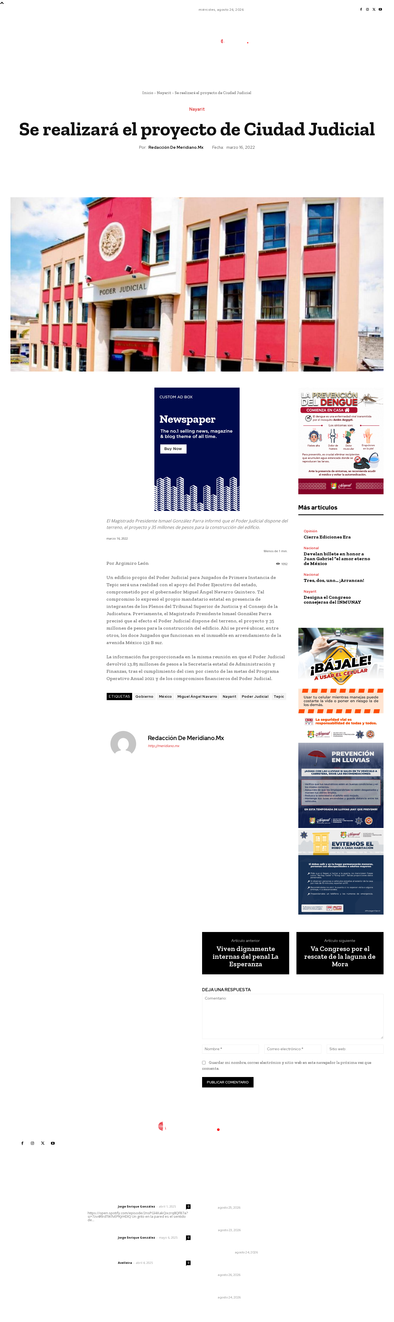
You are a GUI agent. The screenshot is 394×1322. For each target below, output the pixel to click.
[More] (221, 168)
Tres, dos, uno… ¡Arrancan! (334, 580)
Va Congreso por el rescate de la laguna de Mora (340, 956)
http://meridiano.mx (163, 746)
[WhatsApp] (209, 168)
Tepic (279, 696)
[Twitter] (374, 9)
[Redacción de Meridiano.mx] (126, 744)
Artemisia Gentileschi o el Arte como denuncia (233, 1220)
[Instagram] (367, 9)
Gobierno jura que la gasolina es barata (234, 1242)
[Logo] (238, 41)
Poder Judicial (255, 696)
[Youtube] (380, 9)
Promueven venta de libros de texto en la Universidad (232, 1265)
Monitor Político (218, 1252)
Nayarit (164, 92)
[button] (274, 65)
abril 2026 (293, 1240)
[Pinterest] (196, 168)
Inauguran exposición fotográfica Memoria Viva (228, 1197)
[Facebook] (361, 9)
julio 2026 (292, 1216)
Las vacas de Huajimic (116, 1230)
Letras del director (101, 1206)
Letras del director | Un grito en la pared (136, 1199)
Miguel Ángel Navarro (197, 696)
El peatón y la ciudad (113, 1255)
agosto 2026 (295, 1208)
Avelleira (125, 1263)
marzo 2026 (294, 1248)
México (165, 696)
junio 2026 (293, 1224)
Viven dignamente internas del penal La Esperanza (245, 956)
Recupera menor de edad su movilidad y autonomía (231, 1287)
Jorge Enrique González (136, 1206)
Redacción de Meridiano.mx (175, 147)
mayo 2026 (294, 1232)
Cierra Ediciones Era (327, 537)
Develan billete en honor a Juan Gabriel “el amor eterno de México (337, 558)
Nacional (311, 548)
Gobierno (144, 696)
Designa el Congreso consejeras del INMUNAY (332, 599)
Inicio (147, 92)
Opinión (310, 531)
